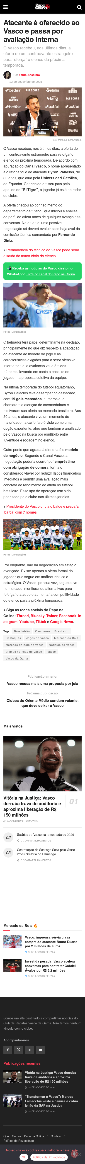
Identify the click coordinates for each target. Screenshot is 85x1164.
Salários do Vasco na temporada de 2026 (45, 834)
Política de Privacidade (18, 1140)
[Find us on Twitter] (18, 1050)
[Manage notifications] (74, 1154)
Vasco (51, 651)
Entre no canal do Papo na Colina (50, 274)
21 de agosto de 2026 (41, 952)
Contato (56, 1136)
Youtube (26, 621)
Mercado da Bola (66, 638)
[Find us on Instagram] (29, 1050)
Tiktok (41, 621)
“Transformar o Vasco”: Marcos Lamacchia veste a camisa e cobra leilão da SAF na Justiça (51, 1101)
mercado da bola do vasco (25, 645)
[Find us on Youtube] (40, 1050)
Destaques (13, 638)
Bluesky (37, 615)
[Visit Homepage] (42, 6)
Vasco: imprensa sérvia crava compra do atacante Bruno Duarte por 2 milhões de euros (51, 941)
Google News (61, 621)
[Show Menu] (5, 7)
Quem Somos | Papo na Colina (23, 1136)
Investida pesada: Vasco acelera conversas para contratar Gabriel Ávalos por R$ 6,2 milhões (50, 965)
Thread (23, 615)
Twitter (51, 615)
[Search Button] (79, 7)
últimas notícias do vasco (24, 651)
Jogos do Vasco (37, 638)
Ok (24, 1157)
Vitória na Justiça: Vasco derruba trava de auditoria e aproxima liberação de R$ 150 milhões (32, 806)
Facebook (67, 615)
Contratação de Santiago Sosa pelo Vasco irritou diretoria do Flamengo (46, 851)
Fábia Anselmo (29, 75)
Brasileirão (22, 631)
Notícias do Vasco (62, 645)
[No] (79, 1154)
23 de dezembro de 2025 (26, 81)
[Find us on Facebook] (7, 1050)
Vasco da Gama (17, 658)
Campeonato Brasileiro (51, 631)
